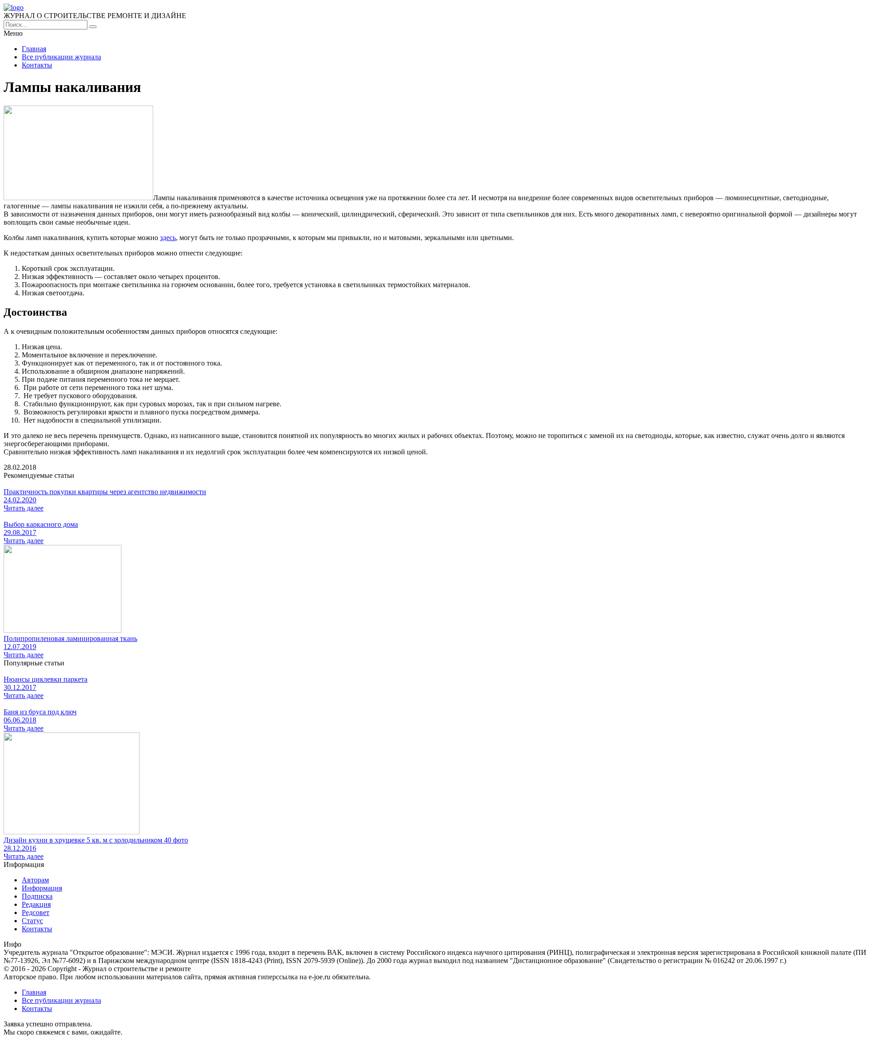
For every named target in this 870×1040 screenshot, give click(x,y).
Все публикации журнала (61, 57)
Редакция (36, 904)
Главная (34, 49)
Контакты (37, 65)
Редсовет (35, 912)
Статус (32, 920)
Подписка (37, 896)
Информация (42, 888)
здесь (168, 237)
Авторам (35, 880)
